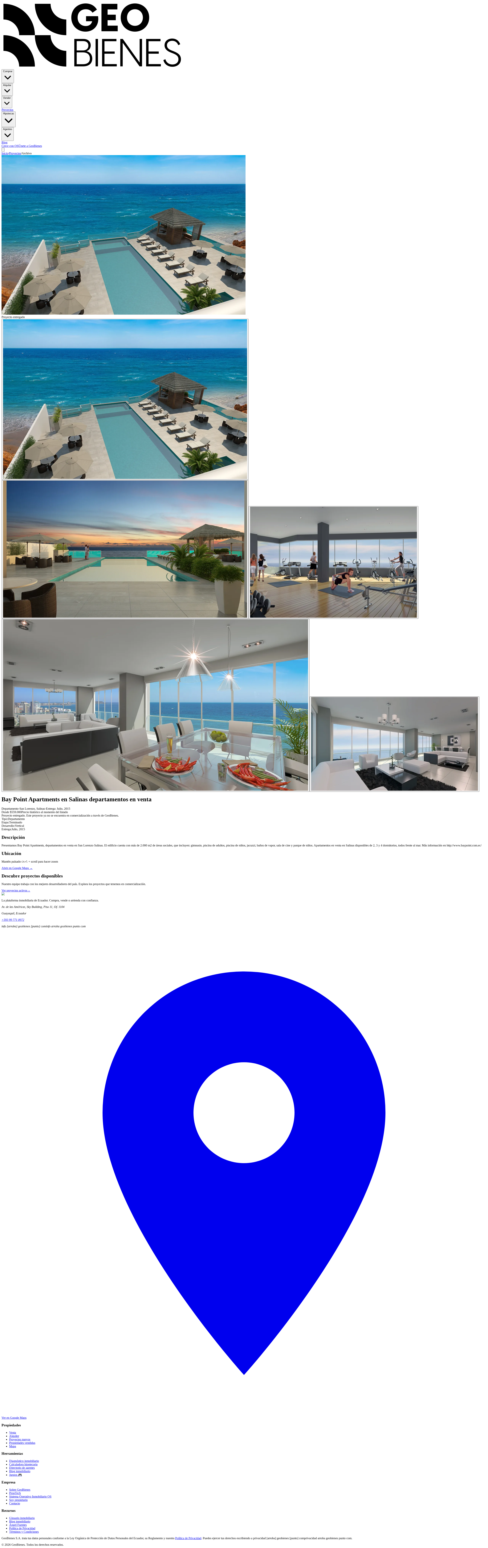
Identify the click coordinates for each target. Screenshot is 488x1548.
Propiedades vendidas (22, 1442)
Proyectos (7, 109)
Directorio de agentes (22, 1467)
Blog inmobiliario (19, 1471)
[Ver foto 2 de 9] (125, 549)
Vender (7, 98)
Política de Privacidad (22, 1528)
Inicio (5, 153)
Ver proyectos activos (16, 890)
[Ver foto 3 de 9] (333, 562)
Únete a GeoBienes (30, 146)
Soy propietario (18, 1500)
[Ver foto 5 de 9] (394, 744)
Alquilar (7, 85)
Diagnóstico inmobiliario (24, 1461)
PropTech (15, 1493)
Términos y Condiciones (24, 1531)
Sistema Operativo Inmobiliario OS (30, 1496)
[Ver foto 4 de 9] (156, 705)
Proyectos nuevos (19, 1439)
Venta (12, 1432)
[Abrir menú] (3, 150)
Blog (4, 142)
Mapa (12, 1446)
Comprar (7, 71)
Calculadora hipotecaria (23, 1464)
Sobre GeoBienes (19, 1489)
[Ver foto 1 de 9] (125, 399)
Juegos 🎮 (15, 1474)
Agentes (7, 129)
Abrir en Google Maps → (17, 868)
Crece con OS (10, 146)
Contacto (14, 1503)
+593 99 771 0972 (13, 919)
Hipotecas (8, 113)
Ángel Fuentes (18, 1524)
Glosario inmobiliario (22, 1518)
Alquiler (14, 1436)
